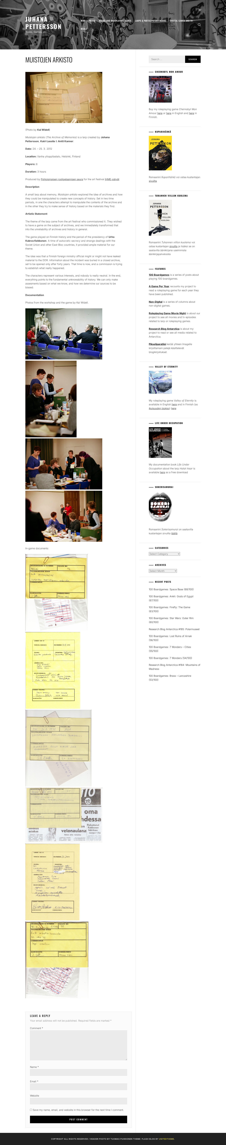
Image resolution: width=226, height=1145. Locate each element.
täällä (174, 533)
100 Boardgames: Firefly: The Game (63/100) (169, 609)
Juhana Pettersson (43, 23)
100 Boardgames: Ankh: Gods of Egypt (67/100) (171, 598)
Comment (36, 1028)
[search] (199, 24)
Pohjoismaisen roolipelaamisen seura (62, 179)
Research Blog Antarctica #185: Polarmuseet (174, 629)
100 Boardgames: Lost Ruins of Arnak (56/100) (170, 638)
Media (84, 28)
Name (34, 1066)
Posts (92, 20)
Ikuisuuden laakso (159, 408)
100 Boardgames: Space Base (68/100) (171, 589)
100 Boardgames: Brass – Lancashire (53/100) (170, 677)
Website (34, 1095)
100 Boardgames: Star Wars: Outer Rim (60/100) (171, 620)
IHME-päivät (112, 179)
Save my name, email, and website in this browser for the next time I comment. (78, 1109)
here (159, 113)
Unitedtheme (166, 1139)
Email (34, 1081)
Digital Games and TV (181, 20)
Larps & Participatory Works (150, 20)
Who (83, 20)
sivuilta (153, 180)
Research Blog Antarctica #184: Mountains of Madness (174, 666)
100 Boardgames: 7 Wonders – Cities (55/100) (170, 648)
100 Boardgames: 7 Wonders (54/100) (170, 658)
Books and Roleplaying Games (115, 20)
